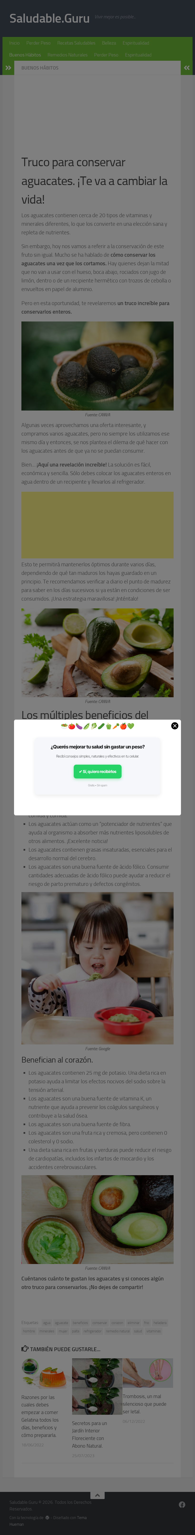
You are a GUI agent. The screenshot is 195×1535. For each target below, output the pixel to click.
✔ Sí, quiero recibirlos (97, 771)
